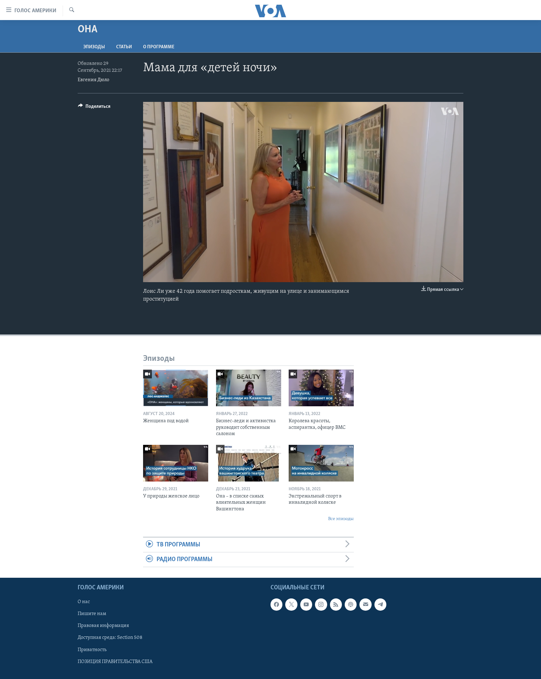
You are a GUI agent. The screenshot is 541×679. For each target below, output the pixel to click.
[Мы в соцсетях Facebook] (276, 605)
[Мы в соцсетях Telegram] (380, 605)
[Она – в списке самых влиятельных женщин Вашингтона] (248, 463)
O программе (158, 47)
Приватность (92, 649)
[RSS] (336, 605)
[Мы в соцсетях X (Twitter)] (291, 605)
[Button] (94, 108)
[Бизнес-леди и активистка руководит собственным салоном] (248, 388)
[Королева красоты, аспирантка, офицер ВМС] (321, 388)
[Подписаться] (365, 605)
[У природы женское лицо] (175, 463)
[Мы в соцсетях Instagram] (321, 605)
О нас (84, 602)
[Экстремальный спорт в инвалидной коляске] (321, 463)
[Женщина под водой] (175, 388)
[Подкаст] (351, 605)
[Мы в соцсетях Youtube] (306, 605)
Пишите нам (92, 614)
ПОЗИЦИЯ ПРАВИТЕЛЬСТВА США (115, 661)
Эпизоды (94, 47)
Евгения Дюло (93, 79)
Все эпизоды (341, 519)
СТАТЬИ (124, 47)
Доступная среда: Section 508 (110, 637)
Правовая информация (103, 626)
